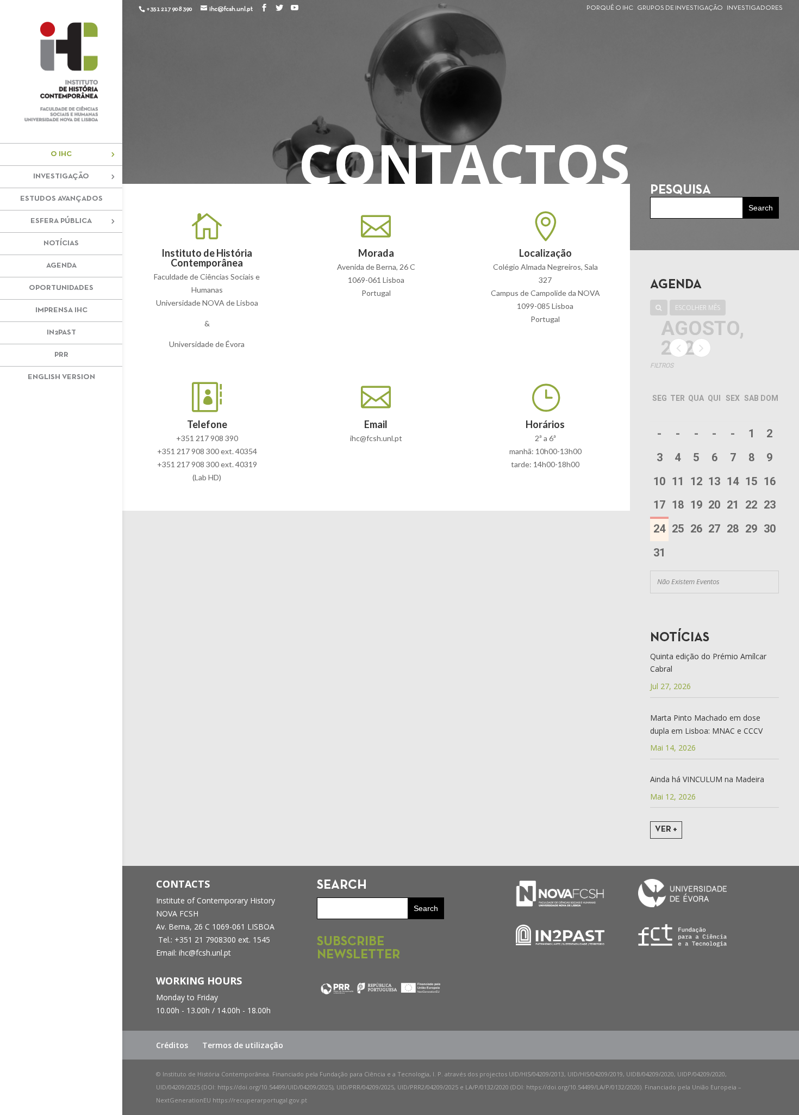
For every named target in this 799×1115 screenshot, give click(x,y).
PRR (61, 354)
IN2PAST (61, 332)
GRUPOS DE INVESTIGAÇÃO (680, 8)
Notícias (61, 243)
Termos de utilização (242, 1045)
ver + (666, 829)
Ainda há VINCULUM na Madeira (707, 779)
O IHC (61, 154)
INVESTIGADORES (755, 8)
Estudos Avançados (61, 198)
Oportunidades (61, 288)
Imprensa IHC (61, 310)
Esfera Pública (61, 221)
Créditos (172, 1045)
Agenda (61, 265)
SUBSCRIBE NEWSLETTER (358, 948)
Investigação (61, 176)
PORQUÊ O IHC (609, 8)
